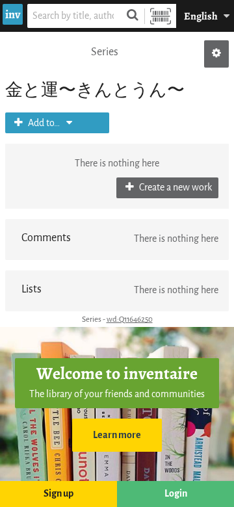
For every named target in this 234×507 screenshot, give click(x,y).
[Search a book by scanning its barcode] (160, 16)
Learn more (117, 435)
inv (12, 14)
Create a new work (174, 187)
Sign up (58, 494)
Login (175, 494)
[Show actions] (216, 54)
